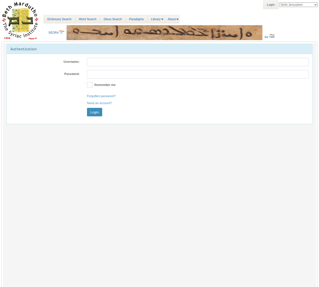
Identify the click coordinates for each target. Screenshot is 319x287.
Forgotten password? (101, 96)
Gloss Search (113, 19)
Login (271, 4)
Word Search (87, 19)
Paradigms (136, 19)
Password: (72, 74)
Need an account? (99, 103)
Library (155, 19)
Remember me (105, 85)
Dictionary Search (59, 19)
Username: (72, 62)
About (172, 19)
